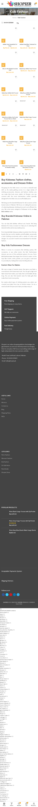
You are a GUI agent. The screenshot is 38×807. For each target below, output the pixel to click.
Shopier (2, 769)
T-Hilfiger (2, 782)
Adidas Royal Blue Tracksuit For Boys (28, 45)
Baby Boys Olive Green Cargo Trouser (28, 142)
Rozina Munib (3, 743)
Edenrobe (2, 673)
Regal (1, 733)
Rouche (2, 741)
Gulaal (1, 698)
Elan (1, 677)
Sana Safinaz (3, 752)
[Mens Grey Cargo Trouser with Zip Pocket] (4, 523)
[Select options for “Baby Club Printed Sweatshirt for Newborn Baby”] (3, 162)
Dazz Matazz (3, 661)
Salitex (1, 750)
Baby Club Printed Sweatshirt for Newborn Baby (10, 166)
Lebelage (2, 717)
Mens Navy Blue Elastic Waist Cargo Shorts (22, 530)
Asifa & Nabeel (3, 633)
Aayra (1, 614)
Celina (1, 647)
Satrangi (2, 759)
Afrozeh (2, 617)
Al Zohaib (2, 624)
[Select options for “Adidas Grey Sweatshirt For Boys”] (3, 41)
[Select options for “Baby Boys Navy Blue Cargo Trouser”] (3, 138)
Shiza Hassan (3, 768)
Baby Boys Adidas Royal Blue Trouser (28, 93)
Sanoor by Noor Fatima (5, 754)
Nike (1, 727)
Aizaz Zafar (2, 621)
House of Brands (4, 703)
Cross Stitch (3, 658)
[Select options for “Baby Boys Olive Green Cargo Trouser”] (21, 138)
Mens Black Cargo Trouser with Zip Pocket (22, 511)
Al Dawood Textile (4, 623)
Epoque (2, 682)
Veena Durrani (3, 797)
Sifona (1, 773)
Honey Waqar (3, 701)
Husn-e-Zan (3, 706)
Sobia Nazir (2, 775)
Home (14, 18)
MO (1, 720)
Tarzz (1, 787)
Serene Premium (4, 762)
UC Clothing (3, 796)
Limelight (2, 719)
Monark (2, 722)
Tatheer (2, 789)
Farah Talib (2, 684)
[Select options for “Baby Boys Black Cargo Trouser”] (21, 113)
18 (19, 174)
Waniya (2, 801)
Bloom (1, 644)
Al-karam (2, 626)
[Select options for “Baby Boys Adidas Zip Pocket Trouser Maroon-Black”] (3, 113)
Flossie (1, 692)
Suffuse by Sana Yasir (5, 778)
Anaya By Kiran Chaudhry (6, 630)
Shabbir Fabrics (3, 764)
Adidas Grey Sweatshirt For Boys (10, 45)
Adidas (1, 616)
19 (23, 174)
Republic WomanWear (5, 736)
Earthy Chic (3, 671)
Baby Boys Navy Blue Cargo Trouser (10, 142)
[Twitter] (7, 594)
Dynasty (2, 670)
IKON (1, 712)
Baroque (2, 640)
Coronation (2, 654)
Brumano (2, 645)
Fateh (1, 686)
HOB (1, 699)
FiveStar (2, 691)
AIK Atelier (2, 619)
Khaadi (1, 713)
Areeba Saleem (4, 631)
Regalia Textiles (4, 734)
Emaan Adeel (3, 679)
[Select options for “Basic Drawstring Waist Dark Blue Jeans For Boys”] (21, 162)
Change (2, 649)
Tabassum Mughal (4, 783)
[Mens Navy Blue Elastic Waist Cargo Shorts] (4, 532)
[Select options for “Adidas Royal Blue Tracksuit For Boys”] (21, 41)
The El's (2, 792)
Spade (1, 776)
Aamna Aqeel (3, 612)
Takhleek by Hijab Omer (6, 785)
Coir (1, 652)
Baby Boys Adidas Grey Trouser (28, 68)
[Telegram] (18, 594)
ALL (1, 609)
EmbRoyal (2, 680)
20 (26, 174)
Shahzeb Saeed (4, 766)
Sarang (1, 757)
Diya (1, 666)
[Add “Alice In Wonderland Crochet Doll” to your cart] (3, 65)
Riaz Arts (2, 740)
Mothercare (3, 724)
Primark (2, 729)
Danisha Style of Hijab (5, 659)
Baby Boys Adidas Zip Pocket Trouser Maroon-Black (10, 117)
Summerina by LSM (5, 780)
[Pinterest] (10, 594)
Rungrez (2, 745)
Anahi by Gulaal (4, 628)
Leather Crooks (4, 715)
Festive (2, 687)
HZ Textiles (3, 708)
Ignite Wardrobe (4, 710)
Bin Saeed (2, 642)
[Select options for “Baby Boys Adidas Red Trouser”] (3, 89)
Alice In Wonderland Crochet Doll (10, 69)
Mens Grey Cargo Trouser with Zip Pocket (22, 521)
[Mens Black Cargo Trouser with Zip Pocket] (4, 514)
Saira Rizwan (3, 748)
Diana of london (4, 665)
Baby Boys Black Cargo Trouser (28, 117)
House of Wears (4, 705)
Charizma (2, 651)
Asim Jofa (2, 635)
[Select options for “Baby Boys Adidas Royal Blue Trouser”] (21, 89)
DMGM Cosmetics (4, 668)
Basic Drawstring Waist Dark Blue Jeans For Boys (28, 166)
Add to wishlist (16, 28)
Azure (1, 638)
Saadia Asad (3, 747)
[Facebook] (3, 594)
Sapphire (2, 755)
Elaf (1, 675)
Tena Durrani (3, 790)
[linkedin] (14, 594)
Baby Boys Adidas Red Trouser (10, 93)
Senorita (2, 761)
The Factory (3, 794)
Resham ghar (3, 738)
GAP (1, 694)
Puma (1, 731)
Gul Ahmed (3, 696)
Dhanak (2, 663)
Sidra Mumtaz (3, 771)
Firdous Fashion (4, 689)
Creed (1, 656)
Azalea (1, 637)
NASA (1, 726)
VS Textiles (3, 799)
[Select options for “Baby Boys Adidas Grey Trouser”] (21, 65)
